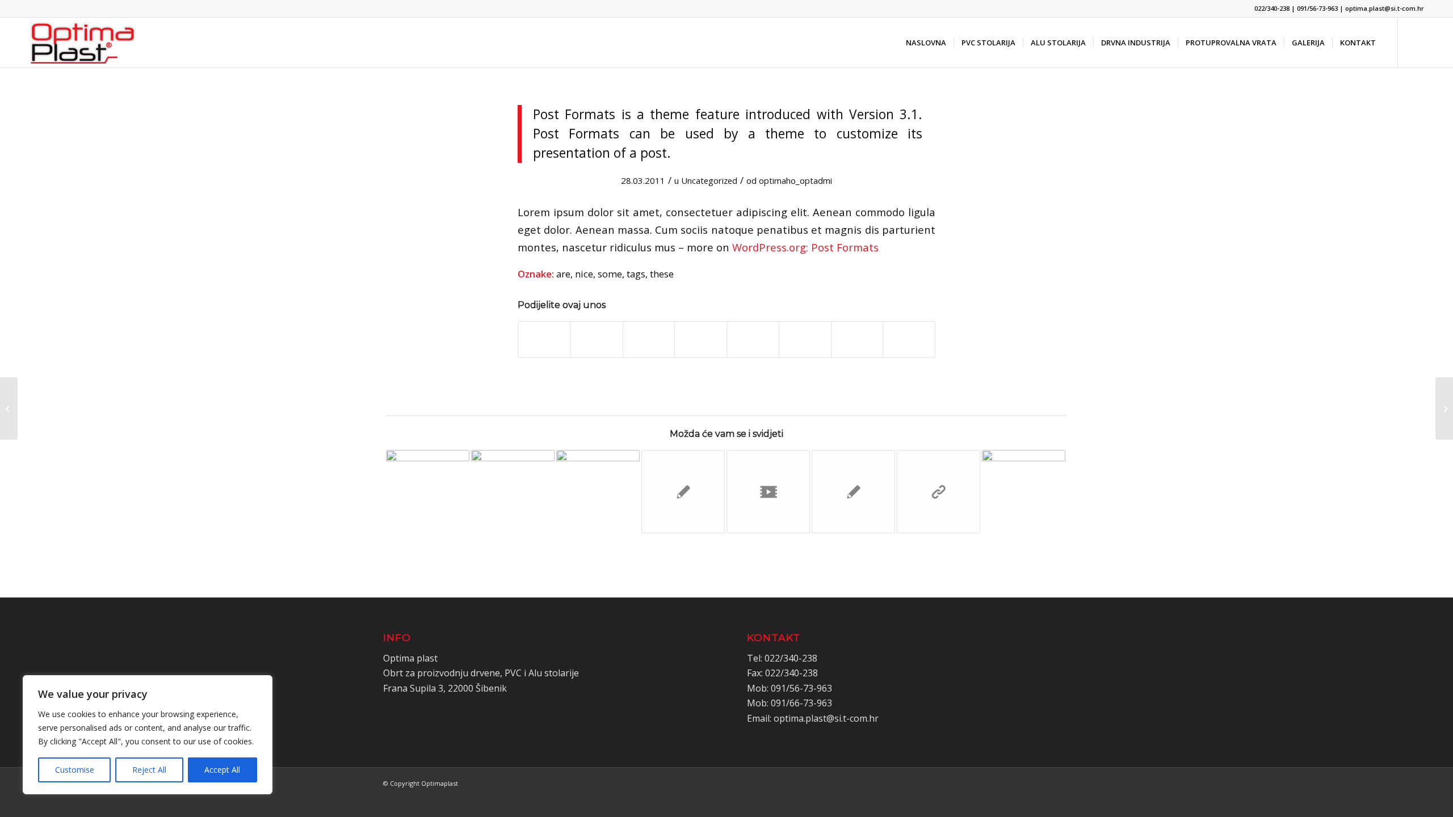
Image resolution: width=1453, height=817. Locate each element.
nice (584, 273)
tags (636, 273)
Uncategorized (709, 180)
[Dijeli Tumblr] (753, 339)
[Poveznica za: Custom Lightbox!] (427, 491)
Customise (74, 769)
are (563, 273)
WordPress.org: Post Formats (805, 247)
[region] (147, 734)
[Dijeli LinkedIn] (700, 339)
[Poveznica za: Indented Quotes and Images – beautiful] (598, 491)
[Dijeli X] (597, 339)
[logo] (83, 43)
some (610, 273)
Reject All (149, 769)
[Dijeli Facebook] (544, 339)
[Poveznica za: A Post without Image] (683, 491)
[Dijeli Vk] (805, 339)
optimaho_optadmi (795, 180)
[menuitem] (926, 43)
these (662, 273)
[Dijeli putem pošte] (909, 339)
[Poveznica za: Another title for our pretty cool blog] (768, 491)
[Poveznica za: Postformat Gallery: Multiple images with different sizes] (1023, 491)
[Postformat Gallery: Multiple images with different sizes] (9, 408)
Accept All (222, 769)
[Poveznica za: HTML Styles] (853, 491)
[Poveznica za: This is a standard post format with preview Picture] (513, 491)
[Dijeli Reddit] (857, 339)
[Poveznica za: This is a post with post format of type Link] (938, 491)
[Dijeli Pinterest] (649, 339)
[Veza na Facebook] (1415, 41)
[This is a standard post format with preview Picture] (1444, 408)
